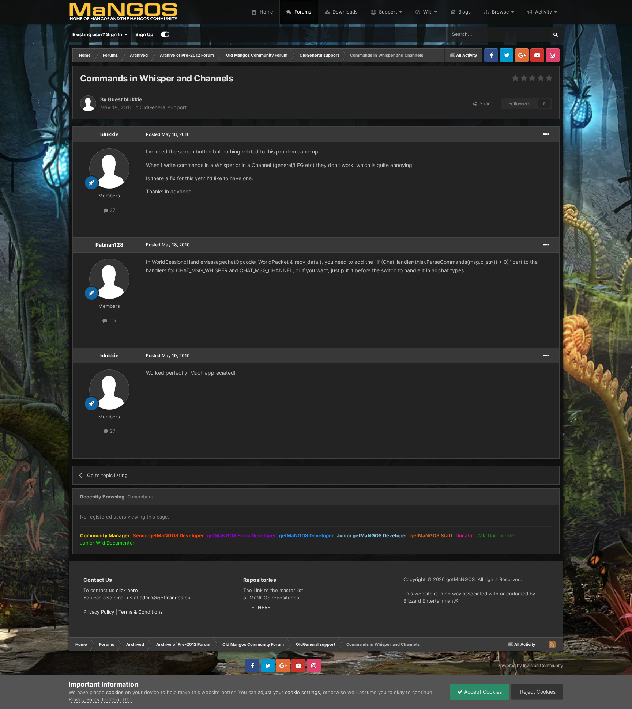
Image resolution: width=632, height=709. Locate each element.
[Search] (555, 34)
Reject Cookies (537, 692)
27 (111, 210)
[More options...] (546, 134)
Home (265, 12)
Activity (543, 12)
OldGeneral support (163, 107)
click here (127, 590)
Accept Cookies (482, 692)
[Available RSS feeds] (552, 644)
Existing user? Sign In (98, 34)
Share (485, 103)
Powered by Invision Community (530, 665)
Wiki (428, 12)
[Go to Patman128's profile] (109, 279)
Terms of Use (116, 699)
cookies (115, 692)
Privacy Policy (98, 612)
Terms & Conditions (140, 612)
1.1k (111, 320)
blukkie (109, 134)
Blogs (464, 12)
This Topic (527, 34)
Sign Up (144, 34)
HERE (264, 607)
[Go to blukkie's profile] (109, 168)
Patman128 (109, 245)
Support (388, 12)
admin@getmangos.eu (165, 597)
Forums (302, 12)
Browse (500, 12)
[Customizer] (165, 34)
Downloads (344, 12)
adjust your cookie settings (289, 692)
